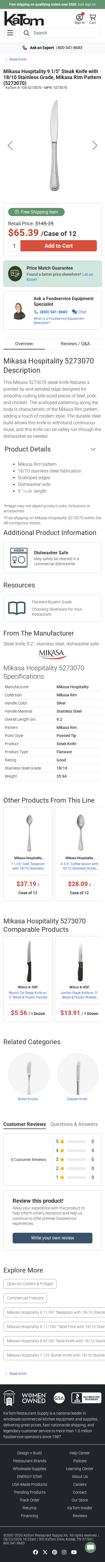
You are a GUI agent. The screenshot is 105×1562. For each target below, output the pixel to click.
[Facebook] (35, 1552)
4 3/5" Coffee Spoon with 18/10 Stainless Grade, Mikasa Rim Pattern (79, 868)
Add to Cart (59, 245)
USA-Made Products (29, 1484)
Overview (24, 343)
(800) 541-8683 (53, 312)
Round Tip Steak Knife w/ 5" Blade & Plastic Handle (28, 995)
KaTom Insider (79, 1508)
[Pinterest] (54, 1552)
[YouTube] (74, 1552)
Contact (80, 1492)
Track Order (29, 1500)
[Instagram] (64, 1552)
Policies (80, 1461)
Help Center (80, 1453)
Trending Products (30, 1492)
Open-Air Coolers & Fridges (30, 1283)
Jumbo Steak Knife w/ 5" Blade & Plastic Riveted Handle (79, 997)
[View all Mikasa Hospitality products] (52, 654)
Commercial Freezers (25, 1298)
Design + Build (29, 1453)
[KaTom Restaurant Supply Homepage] (24, 18)
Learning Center (80, 1468)
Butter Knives (28, 1099)
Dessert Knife (77, 1099)
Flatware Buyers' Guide (52, 602)
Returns (29, 1508)
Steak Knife (17, 59)
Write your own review (52, 1238)
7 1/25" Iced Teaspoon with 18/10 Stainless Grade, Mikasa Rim (28, 868)
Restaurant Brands (29, 1461)
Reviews (80, 1516)
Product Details (27, 449)
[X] (45, 1552)
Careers (80, 1484)
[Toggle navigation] (10, 33)
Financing (29, 1516)
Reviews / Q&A (75, 343)
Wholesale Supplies (29, 1468)
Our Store (80, 1500)
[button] (79, 19)
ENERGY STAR (29, 1476)
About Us (80, 1476)
